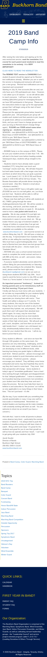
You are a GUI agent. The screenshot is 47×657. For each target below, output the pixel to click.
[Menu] (23, 21)
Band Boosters (7, 484)
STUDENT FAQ (9, 605)
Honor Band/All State (9, 505)
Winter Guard (6, 555)
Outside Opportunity (9, 523)
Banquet (4, 491)
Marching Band (38, 462)
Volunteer (5, 548)
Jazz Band (5, 512)
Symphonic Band (8, 537)
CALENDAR (7, 582)
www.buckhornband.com (12, 232)
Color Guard (26, 462)
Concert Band (6, 498)
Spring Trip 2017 (7, 534)
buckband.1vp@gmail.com (13, 272)
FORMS (6, 609)
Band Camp (15, 462)
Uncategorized (7, 541)
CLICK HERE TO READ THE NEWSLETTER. (20, 71)
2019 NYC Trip (7, 481)
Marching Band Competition (12, 519)
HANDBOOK (7, 586)
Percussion (5, 526)
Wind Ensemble (7, 551)
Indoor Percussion (8, 509)
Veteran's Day (6, 544)
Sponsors (5, 530)
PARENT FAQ (8, 601)
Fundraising (6, 502)
